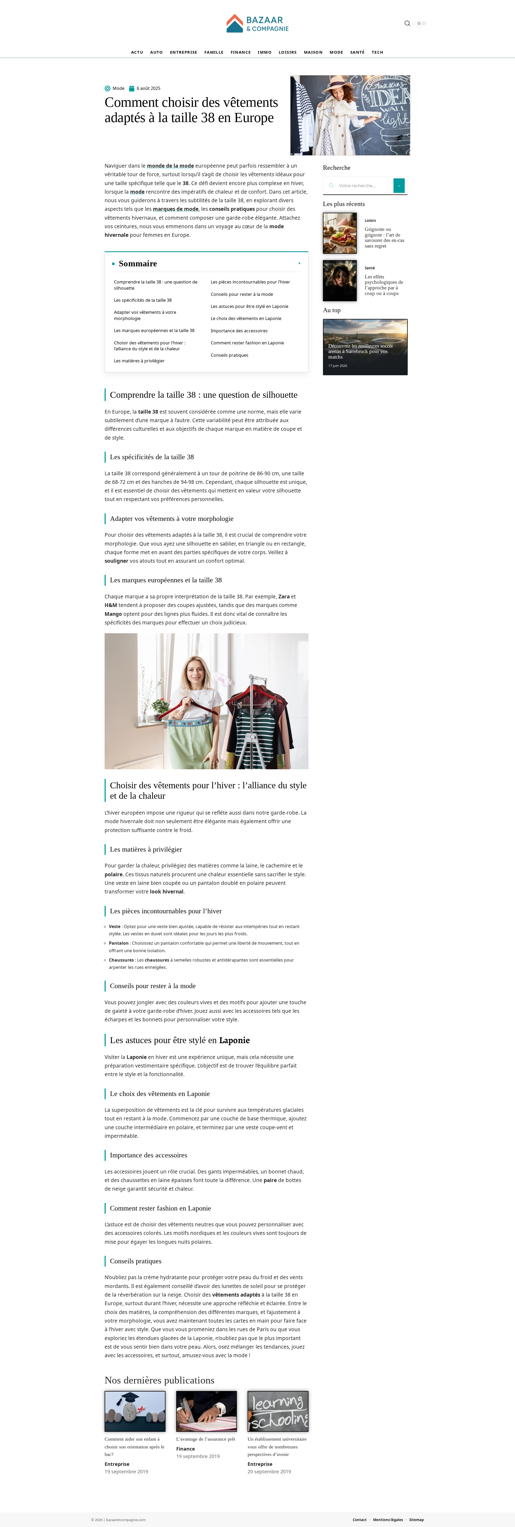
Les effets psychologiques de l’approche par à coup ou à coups (384, 285)
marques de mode (175, 208)
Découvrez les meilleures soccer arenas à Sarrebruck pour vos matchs (360, 351)
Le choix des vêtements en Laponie (246, 318)
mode (137, 191)
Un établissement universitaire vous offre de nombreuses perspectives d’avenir (277, 1446)
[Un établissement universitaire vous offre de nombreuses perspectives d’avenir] (278, 1411)
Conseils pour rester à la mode (242, 294)
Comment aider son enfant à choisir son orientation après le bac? (134, 1446)
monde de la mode (170, 165)
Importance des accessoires (239, 331)
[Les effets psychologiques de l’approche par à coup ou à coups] (339, 280)
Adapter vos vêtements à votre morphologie (145, 315)
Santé (370, 268)
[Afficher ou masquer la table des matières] (229, 263)
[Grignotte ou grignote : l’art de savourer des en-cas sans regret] (339, 233)
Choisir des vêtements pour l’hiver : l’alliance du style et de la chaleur (149, 346)
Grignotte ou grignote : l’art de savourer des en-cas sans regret (384, 237)
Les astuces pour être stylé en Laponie (249, 306)
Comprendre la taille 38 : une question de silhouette (155, 285)
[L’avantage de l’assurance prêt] (206, 1411)
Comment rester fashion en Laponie (247, 343)
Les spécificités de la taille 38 (143, 300)
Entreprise (117, 1464)
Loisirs (370, 220)
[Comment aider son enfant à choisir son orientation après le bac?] (135, 1411)
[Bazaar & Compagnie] (257, 23)
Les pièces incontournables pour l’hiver (250, 282)
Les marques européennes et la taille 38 (154, 330)
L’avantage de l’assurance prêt (205, 1439)
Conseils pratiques (229, 355)
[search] (407, 23)
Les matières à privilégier (139, 361)
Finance (185, 1448)
